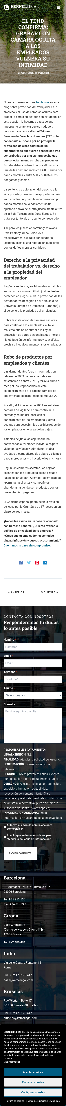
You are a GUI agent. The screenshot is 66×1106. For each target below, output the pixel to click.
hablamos (42, 102)
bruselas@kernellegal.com (21, 1018)
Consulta (9, 704)
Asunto (9, 688)
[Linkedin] (45, 562)
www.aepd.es (40, 808)
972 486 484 (17, 942)
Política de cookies (15, 1101)
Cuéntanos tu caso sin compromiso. (27, 545)
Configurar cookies (33, 1092)
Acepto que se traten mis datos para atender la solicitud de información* (29, 837)
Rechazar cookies (33, 1082)
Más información (12, 1062)
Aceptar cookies (33, 1072)
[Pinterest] (37, 562)
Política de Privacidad (37, 1101)
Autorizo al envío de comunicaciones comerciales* (29, 826)
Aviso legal (55, 1101)
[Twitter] (29, 562)
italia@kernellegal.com (18, 980)
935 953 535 (17, 899)
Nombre (10, 639)
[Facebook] (21, 562)
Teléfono (10, 672)
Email (8, 656)
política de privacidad (48, 818)
